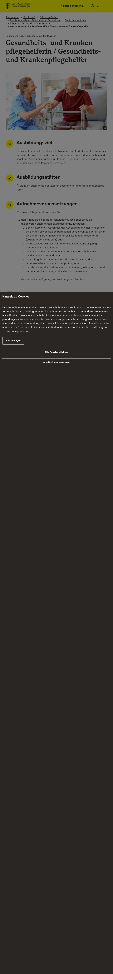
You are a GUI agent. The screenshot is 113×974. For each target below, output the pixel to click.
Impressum (21, 331)
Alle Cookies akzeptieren (56, 362)
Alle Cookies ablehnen (56, 352)
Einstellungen (13, 340)
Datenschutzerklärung (89, 327)
